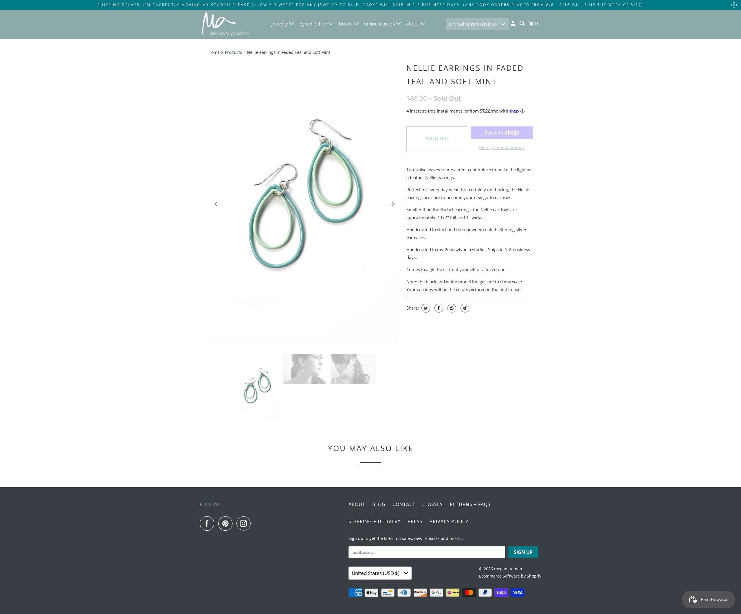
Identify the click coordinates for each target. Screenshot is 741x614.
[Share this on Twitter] (425, 308)
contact (403, 504)
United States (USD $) (473, 24)
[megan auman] (226, 24)
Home (214, 52)
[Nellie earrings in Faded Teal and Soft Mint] (304, 204)
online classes (380, 23)
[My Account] (513, 23)
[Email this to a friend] (464, 308)
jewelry (280, 23)
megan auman (508, 568)
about (413, 23)
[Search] (522, 23)
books (346, 23)
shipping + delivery (375, 521)
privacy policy (449, 521)
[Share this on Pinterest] (451, 308)
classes (432, 504)
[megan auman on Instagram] (245, 523)
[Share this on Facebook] (438, 308)
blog (379, 504)
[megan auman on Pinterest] (226, 523)
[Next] (391, 204)
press (415, 521)
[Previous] (217, 204)
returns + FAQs (470, 504)
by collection (314, 23)
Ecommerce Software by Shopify (510, 576)
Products (233, 52)
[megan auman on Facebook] (208, 523)
